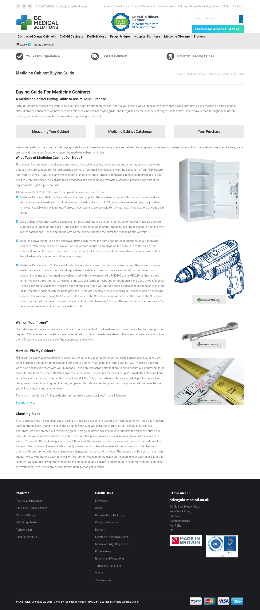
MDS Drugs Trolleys (27, 522)
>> (241, 20)
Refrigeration (24, 529)
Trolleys (199, 36)
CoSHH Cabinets (71, 36)
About (99, 507)
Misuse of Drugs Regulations (112, 544)
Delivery (100, 529)
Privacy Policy (103, 551)
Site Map (105, 601)
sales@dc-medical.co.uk (189, 500)
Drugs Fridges (120, 36)
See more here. (25, 402)
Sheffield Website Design (125, 601)
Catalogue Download (107, 522)
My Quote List (45, 44)
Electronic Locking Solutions (111, 536)
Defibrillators (96, 36)
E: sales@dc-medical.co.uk (71, 6)
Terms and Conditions (108, 565)
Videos (99, 573)
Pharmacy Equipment (29, 500)
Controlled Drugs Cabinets (37, 36)
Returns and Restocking (109, 558)
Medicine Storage (177, 36)
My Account (102, 500)
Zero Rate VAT (104, 580)
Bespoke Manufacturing (109, 515)
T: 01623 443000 (45, 6)
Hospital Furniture (147, 36)
